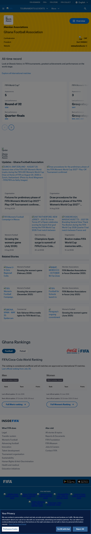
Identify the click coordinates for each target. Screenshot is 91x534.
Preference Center (10, 529)
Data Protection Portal (17, 524)
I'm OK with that (63, 529)
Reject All (80, 529)
